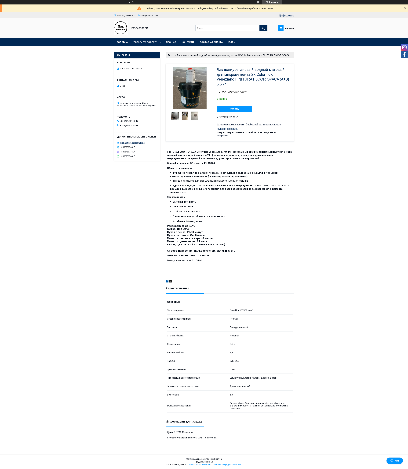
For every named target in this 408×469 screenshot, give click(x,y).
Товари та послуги (145, 42)
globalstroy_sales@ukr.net (132, 142)
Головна (122, 42)
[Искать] (263, 28)
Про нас (171, 42)
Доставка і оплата (211, 42)
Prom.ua (218, 459)
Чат (397, 460)
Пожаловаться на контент (199, 465)
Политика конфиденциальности (227, 465)
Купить (234, 109)
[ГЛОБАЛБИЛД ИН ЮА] (121, 34)
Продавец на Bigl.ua (204, 462)
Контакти (188, 42)
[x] (170, 281)
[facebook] (167, 281)
